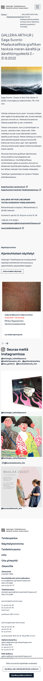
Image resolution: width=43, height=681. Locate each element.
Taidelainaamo (11, 549)
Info (4, 555)
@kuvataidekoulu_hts (26, 364)
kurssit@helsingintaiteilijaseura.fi (16, 581)
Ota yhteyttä (9, 560)
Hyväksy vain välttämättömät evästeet (21, 669)
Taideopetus (9, 538)
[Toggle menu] (37, 6)
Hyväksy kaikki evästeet (21, 675)
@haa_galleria (8, 364)
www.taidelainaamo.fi (11, 228)
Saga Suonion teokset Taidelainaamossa (19, 190)
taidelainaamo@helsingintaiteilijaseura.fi (19, 592)
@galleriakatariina (31, 361)
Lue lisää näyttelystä (13, 335)
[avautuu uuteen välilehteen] (2, 463)
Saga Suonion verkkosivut (13, 187)
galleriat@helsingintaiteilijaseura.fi (16, 642)
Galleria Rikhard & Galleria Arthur (19, 315)
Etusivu (4, 14)
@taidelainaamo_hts (11, 361)
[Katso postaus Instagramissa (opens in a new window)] (21, 391)
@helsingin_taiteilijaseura (13, 358)
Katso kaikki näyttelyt (12, 271)
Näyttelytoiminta (13, 17)
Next (7, 343)
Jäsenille (7, 566)
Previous (3, 343)
